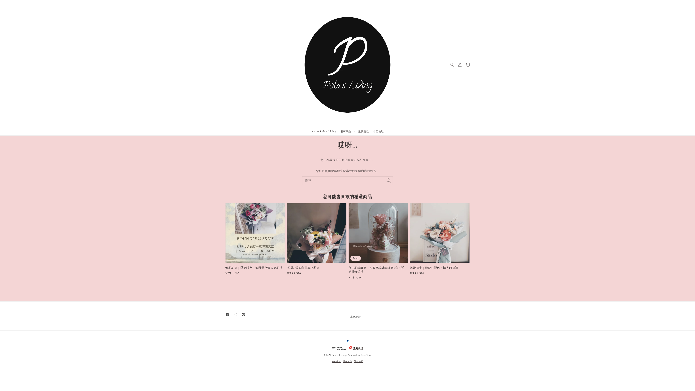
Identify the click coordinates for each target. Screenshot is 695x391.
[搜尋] (389, 181)
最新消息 (363, 131)
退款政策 (358, 361)
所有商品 (346, 131)
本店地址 (378, 131)
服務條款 (336, 361)
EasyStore (366, 355)
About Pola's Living (323, 131)
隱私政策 (347, 361)
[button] (452, 65)
